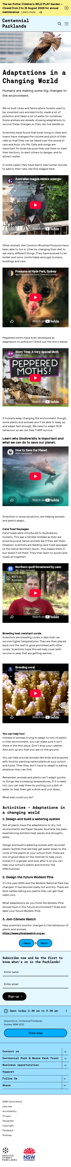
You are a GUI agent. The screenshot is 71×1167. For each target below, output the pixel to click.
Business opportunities (20, 1065)
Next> (45, 943)
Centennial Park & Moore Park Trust (30, 1058)
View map (35, 1033)
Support (8, 1072)
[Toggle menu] (67, 24)
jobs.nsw (7, 1106)
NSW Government (12, 1101)
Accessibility (9, 1111)
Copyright (8, 1125)
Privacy (6, 1116)
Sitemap (7, 1135)
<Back (26, 943)
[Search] (59, 24)
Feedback (7, 1130)
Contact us (10, 1051)
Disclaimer (8, 1120)
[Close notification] (67, 8)
